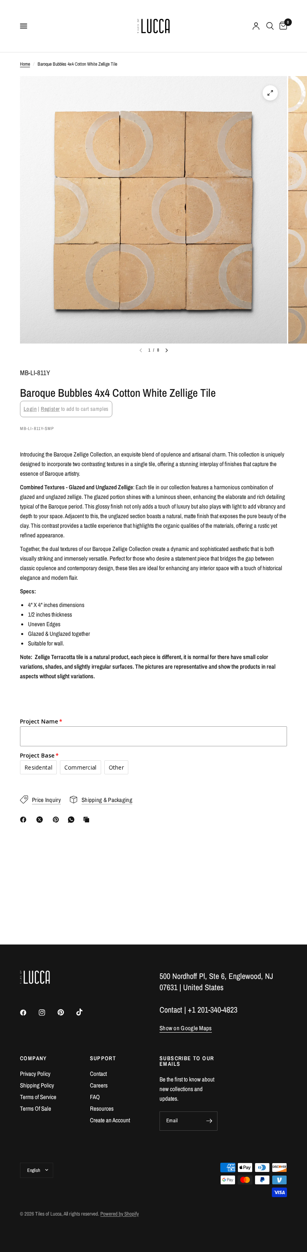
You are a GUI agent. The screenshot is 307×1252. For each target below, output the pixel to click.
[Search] (270, 26)
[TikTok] (85, 1012)
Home (25, 64)
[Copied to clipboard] (88, 819)
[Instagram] (47, 1012)
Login (30, 408)
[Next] (166, 350)
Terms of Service (38, 1097)
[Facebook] (25, 819)
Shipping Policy (37, 1085)
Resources (102, 1108)
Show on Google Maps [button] (185, 1028)
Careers (99, 1085)
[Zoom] (270, 92)
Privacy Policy (35, 1073)
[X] (41, 819)
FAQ (95, 1097)
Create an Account (110, 1120)
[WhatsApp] (73, 819)
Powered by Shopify (119, 1213)
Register (50, 408)
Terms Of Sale (35, 1108)
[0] (282, 26)
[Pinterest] (57, 819)
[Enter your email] (209, 1121)
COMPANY (33, 1058)
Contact (98, 1073)
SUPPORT (103, 1058)
